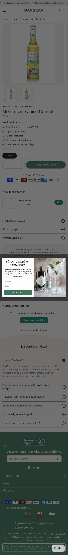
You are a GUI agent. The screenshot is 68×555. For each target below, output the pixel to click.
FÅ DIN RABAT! (18, 293)
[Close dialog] (64, 259)
